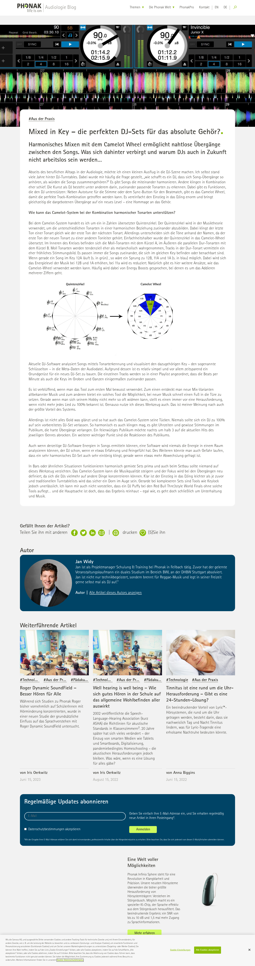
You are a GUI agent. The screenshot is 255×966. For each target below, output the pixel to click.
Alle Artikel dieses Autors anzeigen (115, 593)
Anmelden (143, 829)
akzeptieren (54, 829)
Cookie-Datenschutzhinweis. (70, 960)
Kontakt (204, 7)
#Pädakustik (81, 680)
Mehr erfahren (144, 933)
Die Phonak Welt (160, 7)
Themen (135, 7)
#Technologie (31, 680)
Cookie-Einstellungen (180, 950)
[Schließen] (249, 950)
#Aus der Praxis (42, 119)
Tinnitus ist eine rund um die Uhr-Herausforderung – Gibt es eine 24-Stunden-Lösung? (199, 694)
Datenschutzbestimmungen (46, 829)
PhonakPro (187, 7)
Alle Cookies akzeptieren (207, 950)
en (216, 7)
